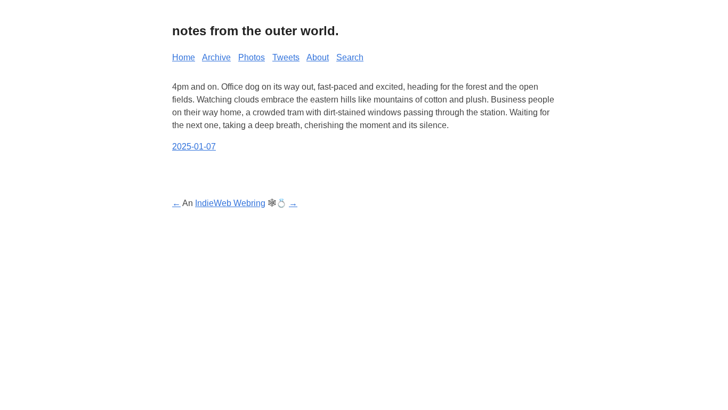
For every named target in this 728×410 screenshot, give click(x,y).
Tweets (286, 57)
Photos (251, 57)
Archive (216, 57)
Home (183, 57)
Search (349, 57)
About (317, 57)
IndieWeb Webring (230, 203)
